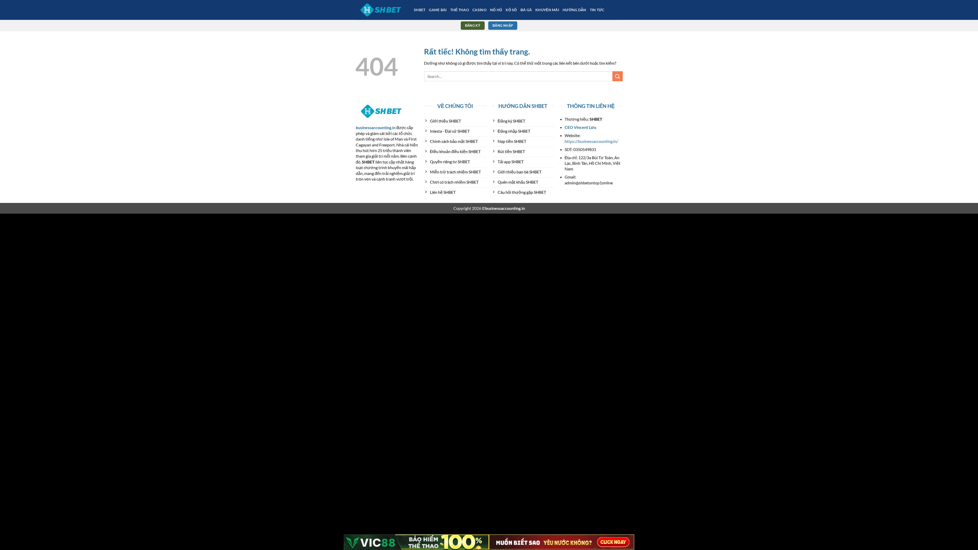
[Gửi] (618, 76)
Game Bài (437, 10)
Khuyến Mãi (547, 10)
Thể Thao (459, 10)
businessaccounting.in (376, 127)
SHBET (419, 10)
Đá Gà (526, 10)
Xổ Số (511, 10)
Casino (479, 10)
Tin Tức (597, 10)
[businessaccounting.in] (380, 10)
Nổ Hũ (496, 10)
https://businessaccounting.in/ (591, 141)
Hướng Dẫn (574, 10)
